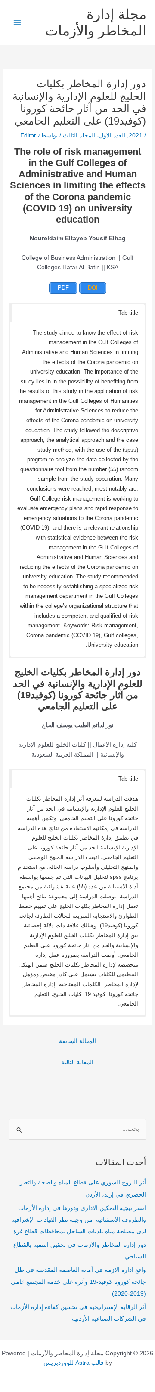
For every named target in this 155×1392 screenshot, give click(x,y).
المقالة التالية (77, 1062)
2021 (136, 135)
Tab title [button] (128, 313)
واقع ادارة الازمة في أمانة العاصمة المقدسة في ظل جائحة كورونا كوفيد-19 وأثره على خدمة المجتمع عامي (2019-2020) (78, 1282)
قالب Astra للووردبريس (73, 1363)
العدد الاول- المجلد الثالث (94, 135)
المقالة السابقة (77, 1041)
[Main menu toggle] (17, 23)
